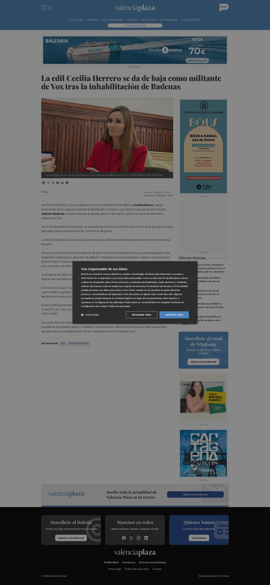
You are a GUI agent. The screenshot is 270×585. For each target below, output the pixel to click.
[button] (90, 315)
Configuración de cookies (94, 306)
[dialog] (135, 292)
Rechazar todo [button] (141, 314)
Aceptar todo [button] (174, 314)
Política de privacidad (119, 306)
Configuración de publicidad (109, 302)
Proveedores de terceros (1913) (162, 286)
